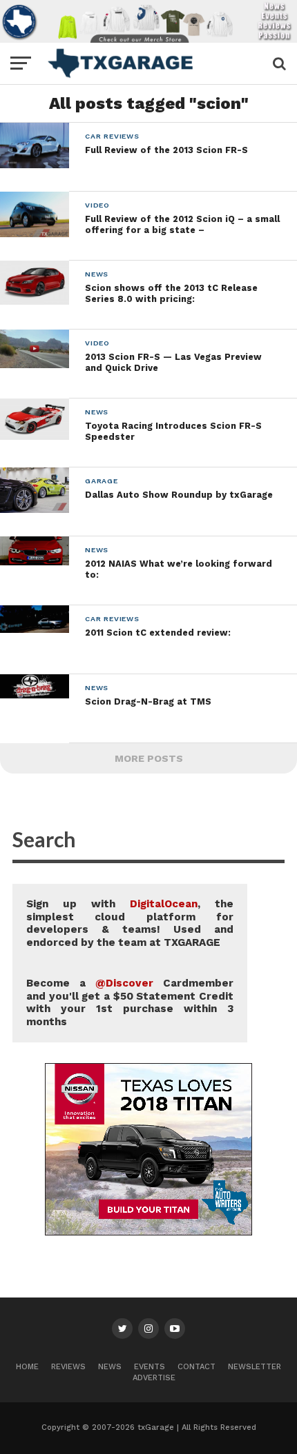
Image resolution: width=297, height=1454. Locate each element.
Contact (196, 1366)
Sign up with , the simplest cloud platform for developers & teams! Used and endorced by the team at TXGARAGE (129, 923)
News (110, 1366)
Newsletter (254, 1366)
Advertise (154, 1377)
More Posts (149, 758)
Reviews (68, 1366)
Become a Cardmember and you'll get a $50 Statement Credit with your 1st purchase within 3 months (129, 1002)
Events (149, 1366)
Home (27, 1366)
